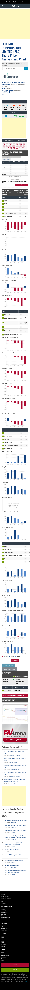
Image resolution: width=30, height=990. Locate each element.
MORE (2, 960)
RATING (24, 687)
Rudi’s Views (4, 930)
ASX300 (2, 942)
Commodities (4, 912)
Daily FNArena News (5, 917)
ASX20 (2, 936)
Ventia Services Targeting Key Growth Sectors (15, 825)
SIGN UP (15, 969)
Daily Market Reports (15, 755)
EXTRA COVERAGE (9, 669)
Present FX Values (16, 157)
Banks (2, 952)
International (4, 923)
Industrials (3, 957)
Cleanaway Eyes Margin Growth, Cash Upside (15, 830)
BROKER (6, 687)
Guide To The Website (6, 898)
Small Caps (13, 822)
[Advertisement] (15, 24)
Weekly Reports (13, 762)
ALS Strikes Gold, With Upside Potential (14, 860)
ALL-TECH (3, 946)
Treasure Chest (4, 928)
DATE (16, 687)
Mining (2, 958)
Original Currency (6, 159)
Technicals (13, 851)
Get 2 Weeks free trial (5, 1)
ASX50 (2, 937)
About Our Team (5, 896)
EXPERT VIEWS (8, 665)
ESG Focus (12, 783)
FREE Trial (15, 965)
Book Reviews (4, 910)
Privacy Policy (4, 901)
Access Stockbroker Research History (13, 695)
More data (15, 660)
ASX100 (2, 939)
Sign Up (15, 1)
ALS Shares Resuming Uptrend (12, 850)
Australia (13, 832)
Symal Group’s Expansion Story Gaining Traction (16, 820)
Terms (2, 899)
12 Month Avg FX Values (7, 157)
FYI (1, 916)
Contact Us (3, 903)
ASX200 (2, 941)
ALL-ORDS (3, 944)
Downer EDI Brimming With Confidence (14, 855)
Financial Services (5, 955)
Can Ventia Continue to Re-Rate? (12, 865)
